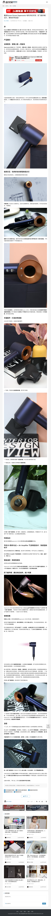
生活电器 (25, 20)
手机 (21, 911)
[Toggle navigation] (47, 2)
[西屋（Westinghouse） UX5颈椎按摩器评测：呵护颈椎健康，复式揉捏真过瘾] (36, 847)
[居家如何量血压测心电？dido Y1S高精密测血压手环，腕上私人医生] (14, 847)
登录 (6, 903)
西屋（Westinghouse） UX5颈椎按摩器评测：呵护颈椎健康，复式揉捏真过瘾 (36, 856)
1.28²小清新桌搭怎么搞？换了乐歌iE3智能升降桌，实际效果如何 (14, 831)
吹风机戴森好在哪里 (10, 790)
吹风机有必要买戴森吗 (22, 790)
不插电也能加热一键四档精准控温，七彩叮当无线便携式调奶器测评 (36, 831)
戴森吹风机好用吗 (34, 790)
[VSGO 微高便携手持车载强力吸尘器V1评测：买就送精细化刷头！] (14, 871)
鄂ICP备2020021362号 (31, 913)
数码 (25, 911)
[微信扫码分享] (37, 801)
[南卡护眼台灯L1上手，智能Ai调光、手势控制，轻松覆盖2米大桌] (36, 871)
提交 (44, 903)
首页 (3, 5)
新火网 (20, 913)
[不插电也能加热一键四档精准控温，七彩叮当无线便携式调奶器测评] (36, 822)
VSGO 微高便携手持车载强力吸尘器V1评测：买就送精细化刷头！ (14, 880)
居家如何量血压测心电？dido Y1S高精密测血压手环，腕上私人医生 (14, 856)
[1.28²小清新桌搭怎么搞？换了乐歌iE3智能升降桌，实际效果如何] (14, 822)
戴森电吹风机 (18, 791)
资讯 (17, 911)
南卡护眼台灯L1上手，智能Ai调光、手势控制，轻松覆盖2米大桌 (36, 880)
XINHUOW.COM (39, 913)
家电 (32, 911)
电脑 (28, 911)
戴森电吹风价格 (9, 791)
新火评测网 (6, 20)
